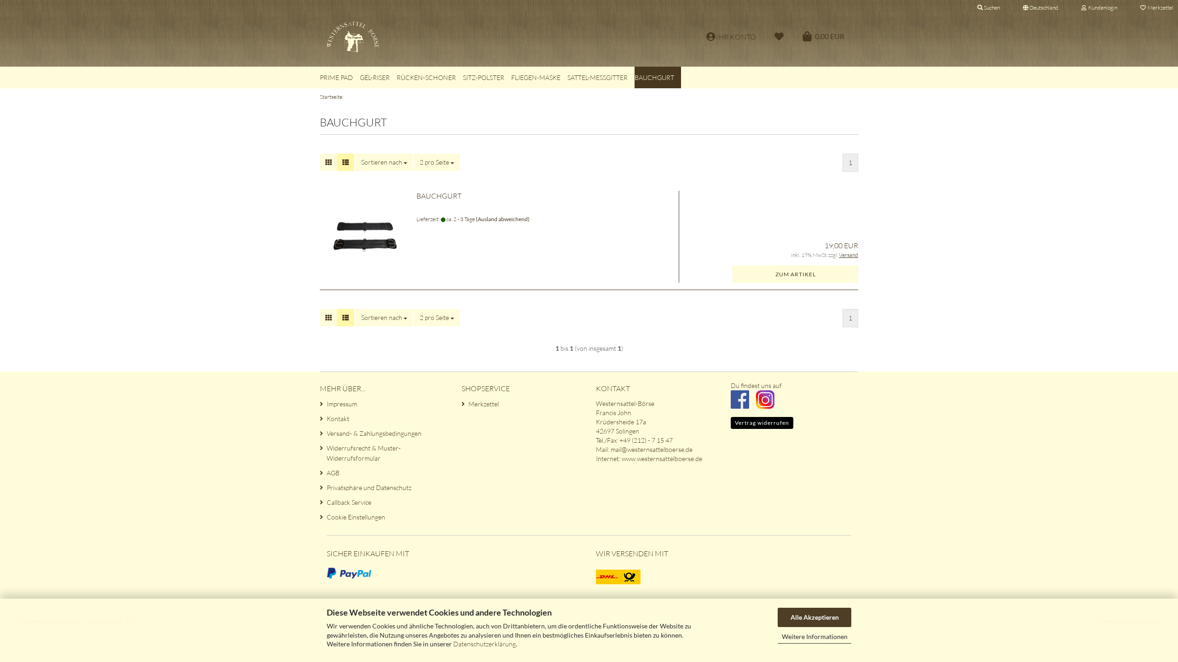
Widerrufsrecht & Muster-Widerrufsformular (364, 453)
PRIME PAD (336, 77)
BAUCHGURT (654, 77)
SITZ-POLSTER (483, 77)
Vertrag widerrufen (762, 422)
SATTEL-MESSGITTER (597, 77)
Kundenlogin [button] (1101, 7)
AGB (333, 473)
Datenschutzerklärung (484, 644)
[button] (1040, 7)
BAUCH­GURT (439, 195)
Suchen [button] (991, 7)
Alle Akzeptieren (815, 617)
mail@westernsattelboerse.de (652, 449)
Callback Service (349, 502)
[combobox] (384, 162)
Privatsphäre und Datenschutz (369, 487)
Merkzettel (483, 404)
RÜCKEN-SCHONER (426, 77)
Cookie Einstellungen (356, 517)
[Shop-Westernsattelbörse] (477, 37)
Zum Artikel (795, 274)
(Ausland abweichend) (503, 219)
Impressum (342, 404)
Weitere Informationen (815, 636)
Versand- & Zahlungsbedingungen (374, 433)
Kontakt (338, 418)
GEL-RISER (375, 77)
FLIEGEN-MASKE (535, 77)
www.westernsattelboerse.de (662, 458)
